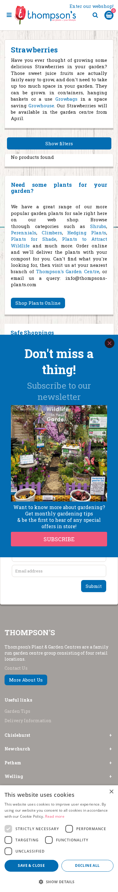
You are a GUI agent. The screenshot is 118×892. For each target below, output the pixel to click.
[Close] (109, 343)
